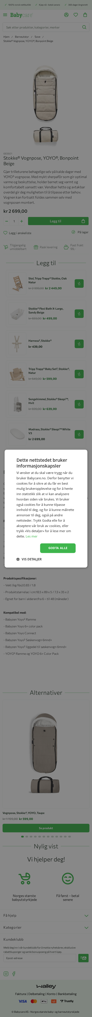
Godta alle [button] (58, 548)
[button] (29, 559)
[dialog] (46, 508)
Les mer (31, 536)
